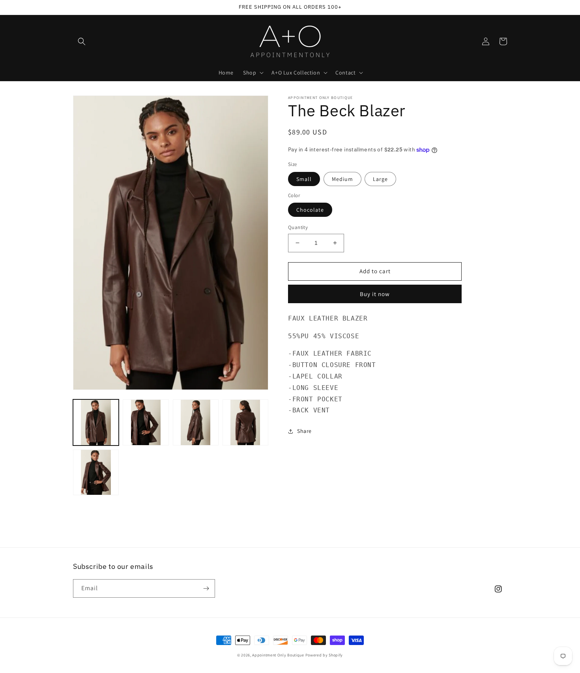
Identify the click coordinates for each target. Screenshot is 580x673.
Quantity (298, 227)
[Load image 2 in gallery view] (145, 422)
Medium (342, 179)
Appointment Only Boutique (278, 655)
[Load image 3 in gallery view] (196, 422)
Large (380, 179)
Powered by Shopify (324, 655)
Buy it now (375, 294)
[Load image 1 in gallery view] (96, 422)
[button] (81, 41)
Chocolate (310, 209)
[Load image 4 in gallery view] (245, 422)
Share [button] (304, 430)
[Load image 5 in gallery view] (96, 472)
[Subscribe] (206, 588)
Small (304, 179)
